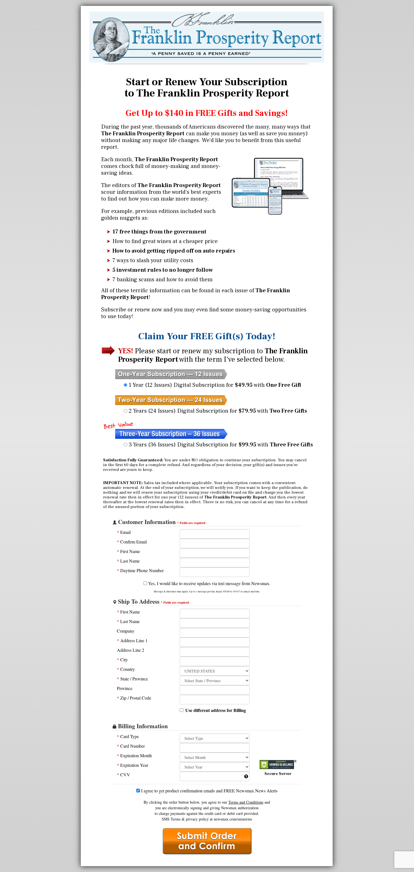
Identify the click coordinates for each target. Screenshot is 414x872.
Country (126, 669)
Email (124, 532)
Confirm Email (132, 542)
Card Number (131, 746)
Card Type (128, 736)
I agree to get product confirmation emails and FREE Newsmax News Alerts (208, 791)
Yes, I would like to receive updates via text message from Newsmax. (208, 583)
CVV (123, 774)
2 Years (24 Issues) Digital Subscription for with (217, 411)
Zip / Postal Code (134, 698)
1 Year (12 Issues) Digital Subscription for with (214, 385)
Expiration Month (134, 755)
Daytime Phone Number (140, 570)
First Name (128, 551)
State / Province (132, 679)
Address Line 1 (132, 640)
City (122, 659)
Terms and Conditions (245, 802)
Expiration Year (132, 765)
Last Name (128, 561)
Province (124, 688)
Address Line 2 (130, 650)
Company (125, 631)
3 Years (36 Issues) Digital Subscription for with (220, 445)
